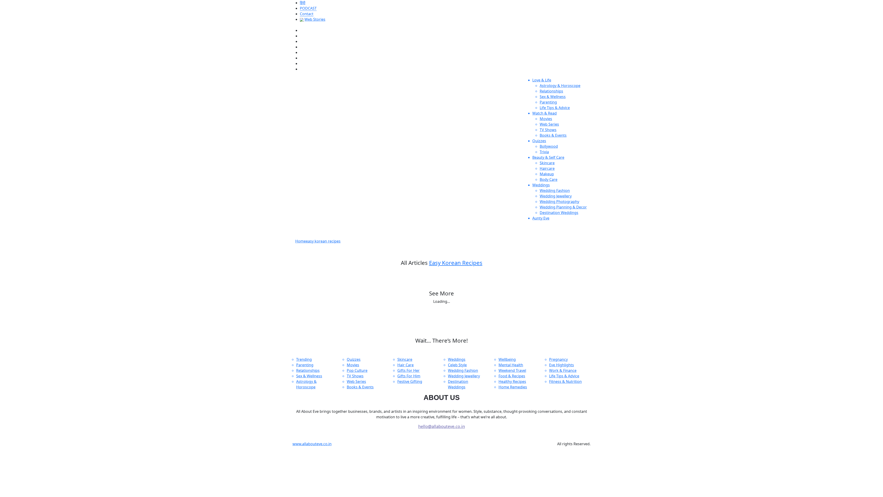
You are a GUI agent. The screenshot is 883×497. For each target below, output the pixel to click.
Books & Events (553, 135)
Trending (304, 359)
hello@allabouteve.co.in (441, 426)
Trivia (544, 151)
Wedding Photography (559, 201)
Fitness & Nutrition (565, 381)
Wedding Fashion (555, 190)
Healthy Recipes (512, 381)
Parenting (548, 102)
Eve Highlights (561, 364)
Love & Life (541, 80)
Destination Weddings (559, 212)
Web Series (549, 124)
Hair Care (405, 364)
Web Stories (314, 19)
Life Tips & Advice (555, 107)
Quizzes (539, 140)
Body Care (548, 179)
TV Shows (548, 129)
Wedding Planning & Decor (563, 207)
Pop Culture (357, 370)
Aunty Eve (540, 218)
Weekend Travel (512, 370)
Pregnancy (558, 359)
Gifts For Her (408, 370)
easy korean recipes (323, 241)
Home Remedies (513, 387)
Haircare (547, 168)
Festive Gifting (409, 381)
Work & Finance (562, 370)
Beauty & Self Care (548, 157)
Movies (546, 118)
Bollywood (549, 146)
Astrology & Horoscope (560, 85)
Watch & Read (544, 113)
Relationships (551, 91)
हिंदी (302, 2)
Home (300, 241)
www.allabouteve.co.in (312, 443)
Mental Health (511, 364)
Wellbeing (507, 359)
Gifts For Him (408, 376)
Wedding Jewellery (556, 196)
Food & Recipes (512, 376)
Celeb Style (457, 364)
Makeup (547, 173)
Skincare (547, 162)
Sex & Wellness (553, 96)
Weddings (541, 185)
